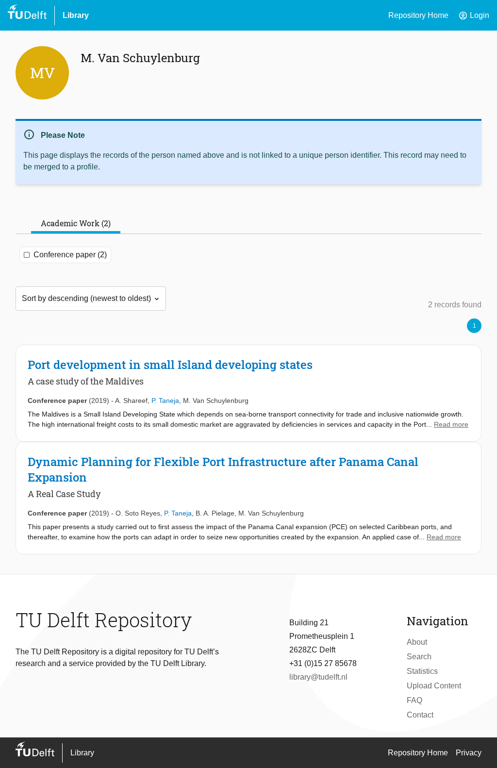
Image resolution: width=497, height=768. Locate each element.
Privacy (468, 753)
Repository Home (418, 15)
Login (473, 15)
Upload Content (434, 686)
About (417, 642)
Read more (451, 424)
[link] (248, 393)
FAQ (414, 700)
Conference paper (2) (70, 254)
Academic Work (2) (76, 223)
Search (419, 656)
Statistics (422, 671)
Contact (420, 715)
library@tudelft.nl (318, 677)
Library (76, 15)
